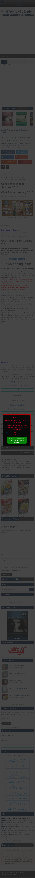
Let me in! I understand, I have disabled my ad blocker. (17, 440)
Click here (9, 433)
